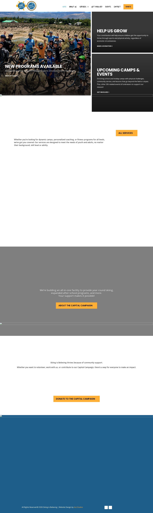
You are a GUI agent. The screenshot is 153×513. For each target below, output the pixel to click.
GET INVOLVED (102, 92)
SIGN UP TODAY (11, 76)
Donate (128, 6)
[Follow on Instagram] (110, 507)
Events (108, 7)
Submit (11, 501)
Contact (117, 7)
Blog (66, 483)
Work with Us (77, 377)
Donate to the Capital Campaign (75, 398)
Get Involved (96, 7)
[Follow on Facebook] (106, 507)
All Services (125, 133)
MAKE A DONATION (104, 46)
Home (64, 7)
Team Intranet (71, 487)
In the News (69, 479)
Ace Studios (78, 507)
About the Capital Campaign (75, 305)
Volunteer (31, 377)
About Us (73, 7)
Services (83, 7)
